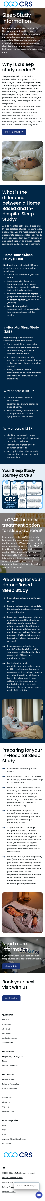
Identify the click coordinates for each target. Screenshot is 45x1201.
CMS (4, 1134)
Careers (5, 1107)
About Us (6, 1029)
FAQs (4, 1061)
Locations (6, 1024)
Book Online (11, 998)
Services (6, 1019)
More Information (14, 131)
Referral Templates (10, 1084)
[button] (40, 4)
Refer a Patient (8, 1079)
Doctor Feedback (9, 1088)
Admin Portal (7, 1043)
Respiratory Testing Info (12, 1056)
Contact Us (11, 966)
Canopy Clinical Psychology (14, 1139)
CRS (4, 1130)
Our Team (6, 1033)
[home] (18, 4)
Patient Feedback (10, 1065)
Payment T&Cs (9, 1111)
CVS (4, 1125)
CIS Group (6, 1143)
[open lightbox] (22, 494)
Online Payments (9, 1038)
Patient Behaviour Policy (12, 1177)
